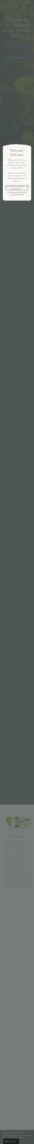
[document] (17, 572)
